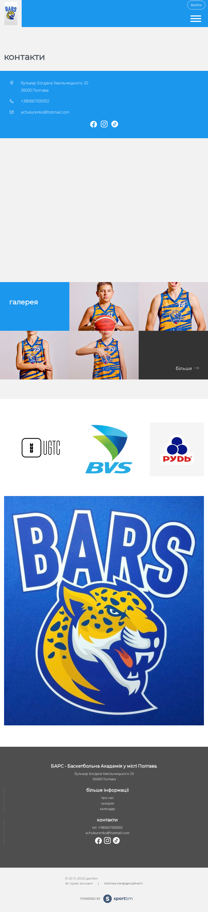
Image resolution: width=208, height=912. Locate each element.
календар (107, 809)
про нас (107, 797)
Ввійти (196, 5)
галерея (107, 803)
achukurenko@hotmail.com (45, 112)
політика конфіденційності (123, 883)
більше (184, 368)
